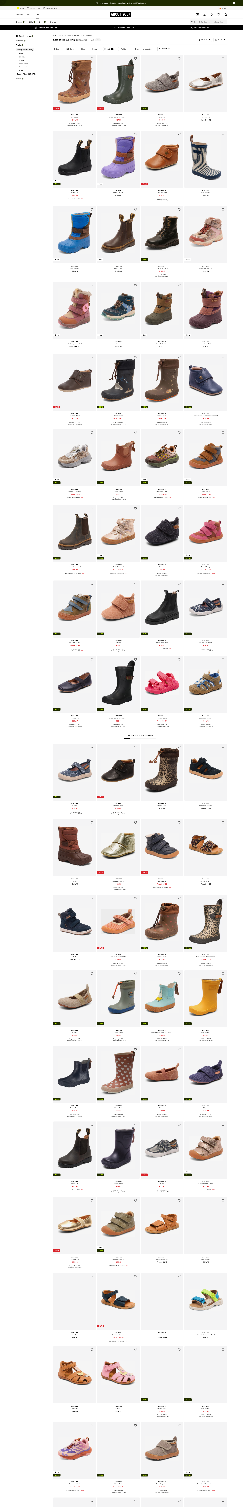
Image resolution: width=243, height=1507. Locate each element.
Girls (61, 35)
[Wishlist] (218, 14)
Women (19, 14)
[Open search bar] (191, 22)
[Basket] (225, 14)
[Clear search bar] (225, 22)
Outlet (22, 8)
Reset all (166, 48)
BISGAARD (87, 35)
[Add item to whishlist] (91, 58)
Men (29, 14)
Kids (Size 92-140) (72, 35)
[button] (205, 40)
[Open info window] (234, 3)
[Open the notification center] (211, 14)
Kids (37, 14)
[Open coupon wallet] (197, 14)
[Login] (204, 14)
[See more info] (74, 127)
